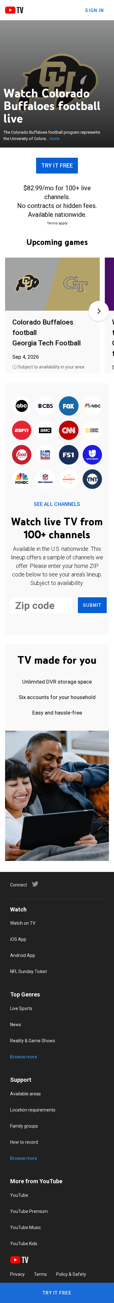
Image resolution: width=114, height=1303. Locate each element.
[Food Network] (22, 455)
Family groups (24, 1126)
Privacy (17, 1274)
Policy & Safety (71, 1274)
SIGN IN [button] (94, 10)
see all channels (57, 504)
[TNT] (92, 479)
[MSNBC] (22, 479)
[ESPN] (22, 431)
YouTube (19, 1195)
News (15, 1024)
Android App (22, 955)
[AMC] (45, 431)
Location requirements (32, 1109)
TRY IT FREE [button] (57, 165)
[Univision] (92, 455)
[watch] (52, 285)
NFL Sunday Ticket (28, 971)
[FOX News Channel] (45, 455)
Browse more (23, 1056)
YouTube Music (25, 1227)
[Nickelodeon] (68, 479)
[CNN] (68, 431)
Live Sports (21, 1008)
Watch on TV (22, 923)
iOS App (18, 939)
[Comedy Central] (92, 431)
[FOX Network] (68, 406)
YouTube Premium (29, 1211)
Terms (40, 1274)
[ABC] (22, 406)
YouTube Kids (23, 1243)
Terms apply (57, 223)
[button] (99, 311)
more (54, 138)
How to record (24, 1142)
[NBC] (92, 406)
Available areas (25, 1093)
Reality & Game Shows (32, 1040)
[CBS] (45, 406)
